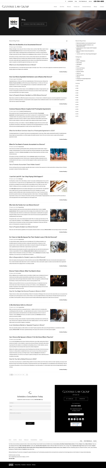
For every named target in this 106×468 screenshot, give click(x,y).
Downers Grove (56, 447)
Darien (73, 443)
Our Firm (62, 6)
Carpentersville (75, 445)
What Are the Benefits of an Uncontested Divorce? (86, 43)
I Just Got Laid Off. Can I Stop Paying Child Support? (86, 53)
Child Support (20, 178)
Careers (70, 1)
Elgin (20, 445)
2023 (77, 92)
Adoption (78, 59)
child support (14, 188)
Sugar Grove (81, 445)
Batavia (69, 443)
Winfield (41, 447)
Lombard (64, 447)
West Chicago (36, 447)
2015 (77, 111)
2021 (77, 97)
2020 (77, 99)
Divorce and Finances (80, 68)
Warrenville (45, 447)
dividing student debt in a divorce (31, 250)
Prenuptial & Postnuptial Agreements (25, 111)
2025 (77, 88)
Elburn (87, 443)
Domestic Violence (80, 71)
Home (55, 6)
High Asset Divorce (80, 75)
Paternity (78, 76)
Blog (90, 1)
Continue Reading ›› (63, 71)
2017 (77, 106)
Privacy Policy (18, 464)
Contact (102, 6)
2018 (77, 104)
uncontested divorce (14, 50)
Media (95, 6)
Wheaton (82, 398)
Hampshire (44, 445)
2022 (77, 95)
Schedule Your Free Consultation (34, 24)
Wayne (80, 443)
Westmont (50, 447)
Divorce (69, 6)
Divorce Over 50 (79, 69)
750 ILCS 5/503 (48, 229)
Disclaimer (23, 464)
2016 (77, 109)
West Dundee (30, 447)
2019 (77, 102)
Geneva (58, 443)
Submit (30, 423)
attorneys (31, 88)
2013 (77, 116)
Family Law (76, 6)
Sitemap (33, 464)
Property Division (21, 146)
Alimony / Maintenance (80, 60)
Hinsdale (66, 443)
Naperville (20, 447)
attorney (31, 54)
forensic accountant (24, 152)
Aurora (12, 445)
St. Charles (69, 398)
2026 (77, 85)
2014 (77, 113)
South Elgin (24, 445)
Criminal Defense (86, 6)
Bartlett (28, 445)
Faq (76, 1)
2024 (77, 90)
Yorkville (24, 449)
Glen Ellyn (62, 443)
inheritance (38, 314)
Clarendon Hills (39, 445)
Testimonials (83, 1)
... (25, 374)
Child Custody (79, 62)
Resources (29, 464)
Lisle (61, 447)
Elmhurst (90, 443)
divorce (14, 275)
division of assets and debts (15, 82)
